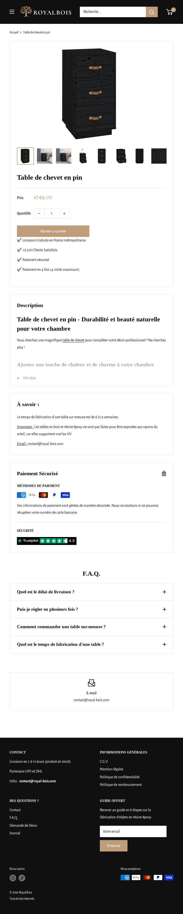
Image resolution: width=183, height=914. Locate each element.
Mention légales (111, 769)
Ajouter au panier (53, 231)
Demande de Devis (23, 825)
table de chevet (73, 340)
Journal (15, 833)
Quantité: (24, 213)
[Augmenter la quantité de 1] (64, 214)
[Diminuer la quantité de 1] (39, 214)
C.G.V (104, 761)
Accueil (14, 32)
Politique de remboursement (121, 785)
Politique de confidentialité (119, 777)
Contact (15, 810)
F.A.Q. (14, 818)
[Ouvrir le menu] (12, 12)
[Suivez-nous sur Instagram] (13, 878)
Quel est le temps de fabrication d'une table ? (60, 644)
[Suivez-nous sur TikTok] (22, 878)
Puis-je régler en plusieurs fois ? (47, 609)
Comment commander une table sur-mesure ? (61, 626)
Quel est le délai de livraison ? (46, 591)
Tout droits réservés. (22, 898)
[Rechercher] (152, 12)
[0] (170, 12)
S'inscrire (113, 846)
